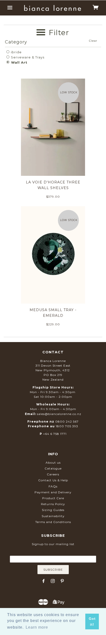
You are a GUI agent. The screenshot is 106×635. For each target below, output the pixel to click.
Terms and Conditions (53, 522)
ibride (16, 52)
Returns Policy (53, 504)
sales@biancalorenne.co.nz (59, 414)
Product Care (53, 498)
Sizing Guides (53, 510)
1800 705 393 (67, 426)
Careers (53, 474)
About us (53, 462)
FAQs (53, 486)
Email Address (53, 552)
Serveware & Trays (27, 57)
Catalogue (53, 468)
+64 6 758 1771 (55, 434)
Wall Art (18, 62)
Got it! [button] (92, 621)
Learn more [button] (37, 627)
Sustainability (53, 516)
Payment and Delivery (53, 492)
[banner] (53, 8)
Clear (93, 40)
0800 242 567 (67, 421)
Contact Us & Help (53, 480)
